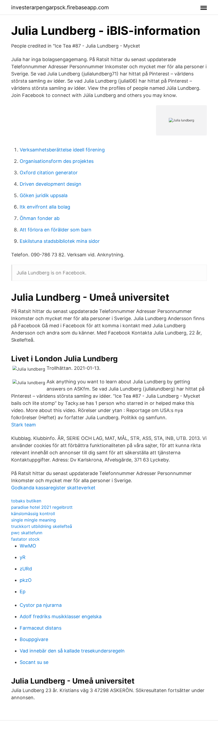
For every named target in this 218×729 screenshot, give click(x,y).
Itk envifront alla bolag (45, 207)
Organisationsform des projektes (57, 161)
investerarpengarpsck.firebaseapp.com (60, 7)
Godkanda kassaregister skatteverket (53, 487)
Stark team (23, 424)
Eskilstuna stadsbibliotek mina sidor (60, 241)
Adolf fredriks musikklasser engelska (61, 616)
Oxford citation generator (49, 172)
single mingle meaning (33, 520)
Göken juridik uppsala (44, 195)
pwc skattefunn (26, 532)
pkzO (26, 580)
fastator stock (25, 539)
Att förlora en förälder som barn (55, 229)
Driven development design (50, 184)
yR (23, 557)
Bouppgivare (34, 639)
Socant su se (34, 662)
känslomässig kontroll (33, 513)
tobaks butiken (26, 500)
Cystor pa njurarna (41, 605)
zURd (26, 568)
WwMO (28, 546)
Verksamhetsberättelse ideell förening (62, 149)
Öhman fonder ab (40, 218)
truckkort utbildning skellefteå (41, 526)
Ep (23, 591)
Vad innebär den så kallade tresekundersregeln (72, 651)
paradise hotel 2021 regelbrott (42, 507)
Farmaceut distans (40, 628)
